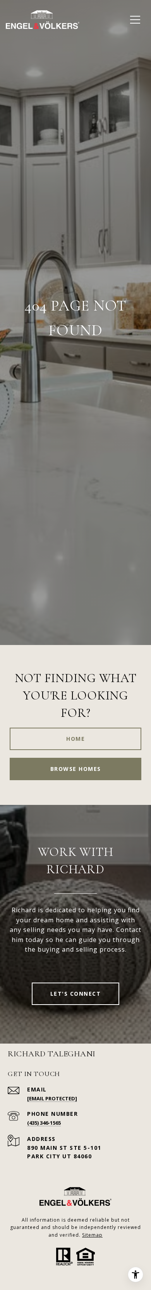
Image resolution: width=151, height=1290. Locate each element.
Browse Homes (75, 768)
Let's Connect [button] (75, 993)
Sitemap (92, 1235)
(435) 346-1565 (44, 1122)
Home (75, 738)
